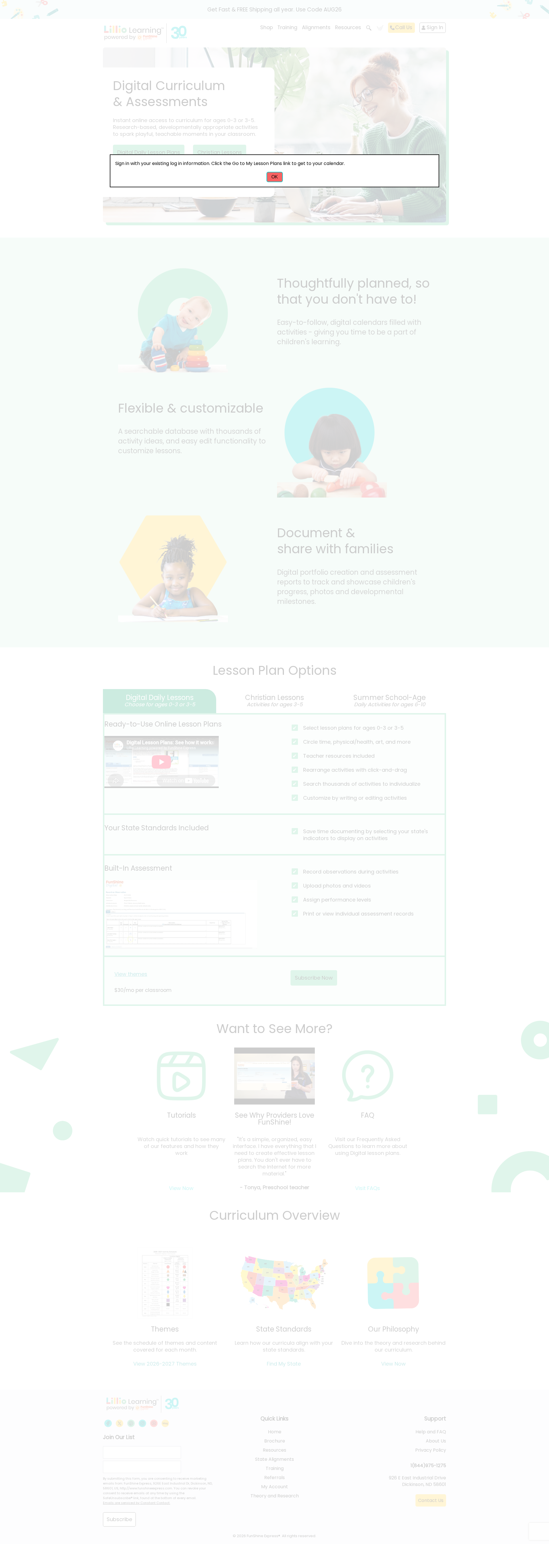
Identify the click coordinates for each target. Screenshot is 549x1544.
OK (274, 176)
